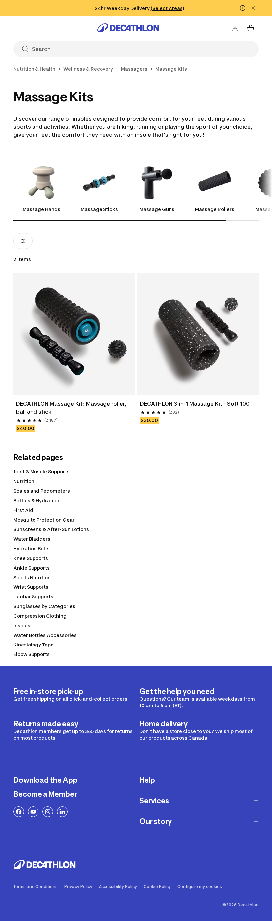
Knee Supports (30, 558)
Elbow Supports (31, 654)
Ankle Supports (31, 568)
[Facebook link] (18, 811)
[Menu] (21, 28)
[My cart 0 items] (251, 28)
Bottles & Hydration (36, 500)
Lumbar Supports (33, 596)
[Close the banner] (253, 8)
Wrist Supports (30, 587)
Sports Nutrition (32, 577)
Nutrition (23, 481)
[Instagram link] (47, 811)
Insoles (21, 625)
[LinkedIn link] (62, 811)
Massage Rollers (214, 209)
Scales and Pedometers (41, 491)
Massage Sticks (99, 209)
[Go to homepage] (128, 27)
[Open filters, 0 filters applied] (23, 241)
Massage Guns (156, 209)
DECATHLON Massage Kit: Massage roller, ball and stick (72, 407)
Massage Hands (41, 209)
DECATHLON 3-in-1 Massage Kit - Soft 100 (195, 403)
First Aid (23, 510)
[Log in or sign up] (235, 28)
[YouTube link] (33, 811)
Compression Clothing (40, 616)
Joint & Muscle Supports (41, 471)
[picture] (74, 334)
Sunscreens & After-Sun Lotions (51, 529)
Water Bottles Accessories (45, 635)
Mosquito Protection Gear (44, 519)
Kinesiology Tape (33, 644)
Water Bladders (31, 539)
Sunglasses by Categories (44, 606)
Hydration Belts (31, 548)
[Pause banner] (243, 8)
